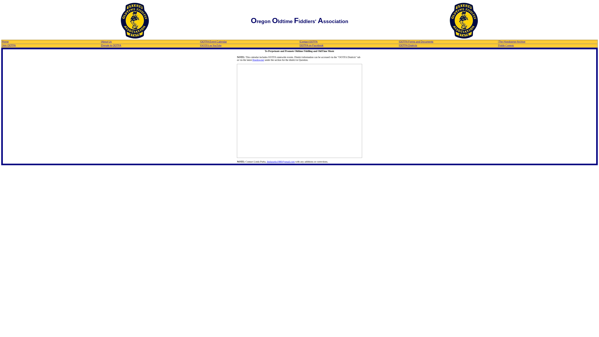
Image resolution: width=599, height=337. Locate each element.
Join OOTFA (9, 45)
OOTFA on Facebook (311, 45)
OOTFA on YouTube (211, 45)
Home (5, 41)
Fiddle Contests (506, 45)
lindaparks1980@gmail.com (281, 161)
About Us (106, 41)
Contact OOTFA (309, 41)
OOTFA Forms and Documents (416, 41)
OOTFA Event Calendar (214, 41)
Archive (512, 41)
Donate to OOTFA (111, 45)
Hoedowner (258, 60)
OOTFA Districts (408, 45)
